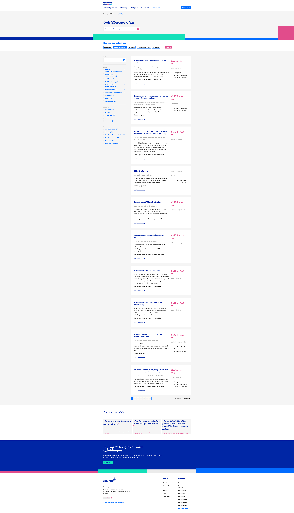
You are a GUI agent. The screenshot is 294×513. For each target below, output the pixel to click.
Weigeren (146, 269)
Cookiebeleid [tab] (162, 240)
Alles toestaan (160, 269)
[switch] (138, 264)
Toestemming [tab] (132, 240)
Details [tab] (147, 240)
